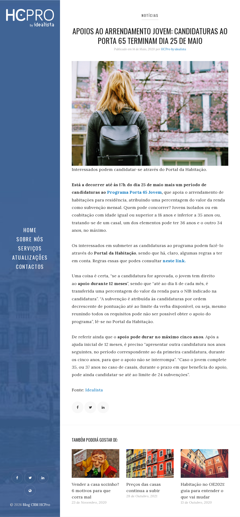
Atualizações (30, 257)
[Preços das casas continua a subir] (150, 463)
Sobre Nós (29, 239)
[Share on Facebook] (77, 407)
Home (30, 230)
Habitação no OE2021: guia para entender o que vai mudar (203, 491)
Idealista (94, 390)
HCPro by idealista (173, 49)
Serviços (30, 248)
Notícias (150, 15)
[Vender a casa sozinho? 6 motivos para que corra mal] (95, 463)
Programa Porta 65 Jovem (134, 192)
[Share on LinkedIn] (103, 407)
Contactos (30, 266)
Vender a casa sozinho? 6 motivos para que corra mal (95, 491)
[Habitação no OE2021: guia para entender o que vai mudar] (204, 463)
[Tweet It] (90, 407)
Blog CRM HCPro (36, 505)
